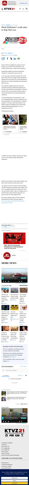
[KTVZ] (10, 9)
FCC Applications (5, 448)
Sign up (24, 366)
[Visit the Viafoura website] (24, 404)
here (8, 361)
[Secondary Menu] (3, 8)
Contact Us (4, 444)
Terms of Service (5, 453)
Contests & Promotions (6, 464)
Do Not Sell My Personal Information (10, 455)
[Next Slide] (26, 123)
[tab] (5, 375)
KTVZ (4, 53)
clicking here (13, 356)
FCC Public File (5, 450)
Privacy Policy (4, 451)
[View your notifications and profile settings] (26, 375)
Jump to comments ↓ (6, 230)
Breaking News (5, 462)
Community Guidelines (6, 442)
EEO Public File (5, 446)
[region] (14, 385)
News (13, 225)
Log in (21, 366)
